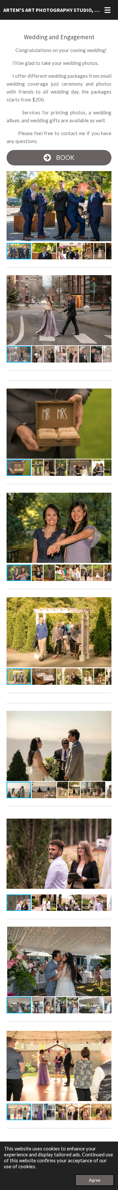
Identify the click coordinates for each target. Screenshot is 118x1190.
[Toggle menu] (107, 9)
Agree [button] (94, 1180)
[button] (105, 176)
